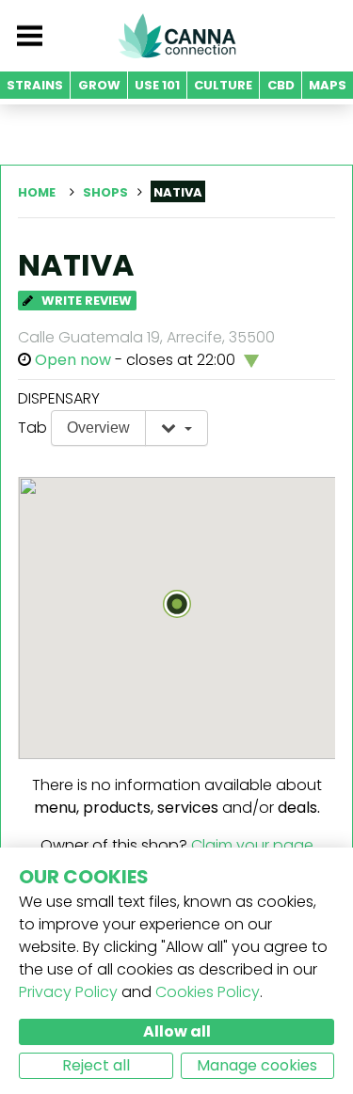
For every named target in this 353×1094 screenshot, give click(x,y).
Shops (105, 192)
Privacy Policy (68, 992)
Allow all (177, 1031)
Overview (98, 428)
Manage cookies (257, 1065)
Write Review (85, 300)
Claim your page (252, 845)
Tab (32, 427)
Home (37, 192)
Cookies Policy (207, 992)
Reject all (96, 1065)
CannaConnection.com (177, 35)
